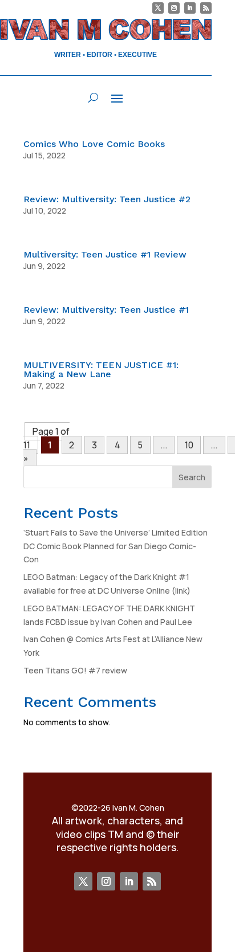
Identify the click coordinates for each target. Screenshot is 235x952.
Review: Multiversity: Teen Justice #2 (107, 199)
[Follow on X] (158, 8)
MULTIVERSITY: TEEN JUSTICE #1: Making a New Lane (101, 369)
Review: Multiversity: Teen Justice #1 (106, 309)
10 (189, 445)
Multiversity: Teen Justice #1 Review (105, 254)
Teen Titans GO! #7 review (75, 670)
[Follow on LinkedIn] (190, 8)
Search (192, 477)
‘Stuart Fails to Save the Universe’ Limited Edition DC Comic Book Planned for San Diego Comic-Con (115, 546)
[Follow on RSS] (206, 8)
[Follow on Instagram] (174, 8)
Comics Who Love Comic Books (94, 143)
